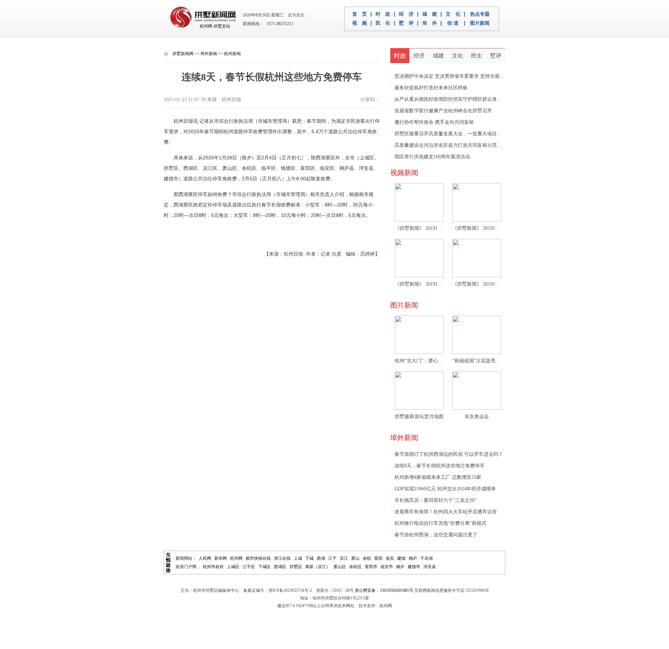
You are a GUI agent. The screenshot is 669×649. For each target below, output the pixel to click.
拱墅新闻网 (182, 53)
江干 (332, 558)
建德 (401, 558)
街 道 (453, 23)
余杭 (367, 558)
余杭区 (355, 566)
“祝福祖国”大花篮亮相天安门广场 (476, 360)
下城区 (264, 566)
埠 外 (429, 23)
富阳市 (371, 566)
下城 (309, 558)
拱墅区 (296, 566)
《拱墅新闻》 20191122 (476, 228)
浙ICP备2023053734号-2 (290, 590)
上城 (298, 558)
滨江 (344, 558)
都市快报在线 (258, 558)
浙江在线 (282, 558)
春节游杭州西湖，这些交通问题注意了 (433, 534)
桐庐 (413, 558)
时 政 (383, 14)
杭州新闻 (232, 53)
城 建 (429, 14)
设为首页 (295, 15)
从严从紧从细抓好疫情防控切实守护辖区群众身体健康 (451, 99)
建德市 (414, 566)
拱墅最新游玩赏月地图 (419, 416)
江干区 (249, 566)
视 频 (359, 23)
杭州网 (236, 558)
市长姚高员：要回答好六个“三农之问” (433, 500)
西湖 (321, 558)
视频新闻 (404, 172)
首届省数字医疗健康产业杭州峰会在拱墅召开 (441, 110)
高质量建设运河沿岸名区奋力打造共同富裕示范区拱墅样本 (455, 145)
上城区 (233, 566)
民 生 (383, 23)
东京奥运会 (476, 416)
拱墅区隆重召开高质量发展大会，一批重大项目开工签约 (453, 133)
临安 (390, 558)
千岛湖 (426, 558)
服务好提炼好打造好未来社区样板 (429, 87)
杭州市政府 (213, 566)
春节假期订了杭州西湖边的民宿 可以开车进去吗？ (446, 454)
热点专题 (480, 14)
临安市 (386, 566)
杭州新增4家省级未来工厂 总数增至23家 (435, 477)
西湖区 (280, 566)
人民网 (205, 558)
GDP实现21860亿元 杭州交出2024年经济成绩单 (443, 488)
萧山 (355, 558)
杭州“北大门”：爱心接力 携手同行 (419, 360)
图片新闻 (480, 23)
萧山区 (339, 566)
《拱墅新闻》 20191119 (419, 284)
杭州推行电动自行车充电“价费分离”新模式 (438, 523)
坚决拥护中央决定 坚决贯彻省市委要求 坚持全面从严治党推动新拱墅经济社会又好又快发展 (491, 76)
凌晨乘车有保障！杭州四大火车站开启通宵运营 (443, 511)
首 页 (359, 14)
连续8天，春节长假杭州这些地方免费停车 (437, 465)
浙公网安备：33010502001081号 (384, 590)
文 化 (453, 14)
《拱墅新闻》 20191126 (419, 228)
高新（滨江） (317, 566)
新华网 (220, 558)
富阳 (378, 558)
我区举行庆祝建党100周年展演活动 (430, 156)
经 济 (406, 14)
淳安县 (429, 566)
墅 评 (406, 23)
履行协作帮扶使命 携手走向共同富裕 (432, 122)
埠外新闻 (208, 53)
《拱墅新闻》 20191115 (476, 284)
